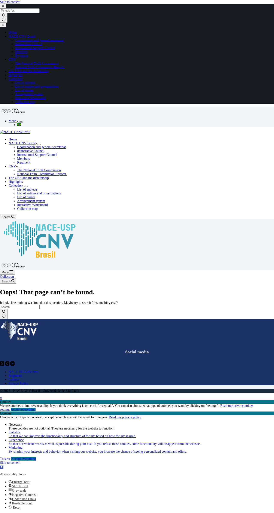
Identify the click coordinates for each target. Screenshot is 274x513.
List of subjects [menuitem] (25, 82)
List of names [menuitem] (24, 90)
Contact (14, 379)
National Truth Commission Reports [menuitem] (40, 67)
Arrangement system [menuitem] (29, 94)
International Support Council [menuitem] (35, 48)
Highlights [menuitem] (16, 75)
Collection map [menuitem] (25, 102)
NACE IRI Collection (23, 372)
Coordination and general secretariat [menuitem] (39, 40)
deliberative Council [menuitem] (28, 44)
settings (5, 409)
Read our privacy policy (236, 405)
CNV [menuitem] (12, 59)
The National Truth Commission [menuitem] (37, 63)
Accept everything (23, 409)
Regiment (15, 375)
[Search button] (3, 18)
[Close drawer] (3, 25)
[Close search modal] (3, 6)
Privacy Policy (18, 383)
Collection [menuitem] (15, 79)
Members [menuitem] (21, 52)
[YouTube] (12, 364)
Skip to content (10, 2)
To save (5, 459)
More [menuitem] (13, 121)
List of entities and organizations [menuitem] (37, 86)
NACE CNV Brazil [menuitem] (22, 36)
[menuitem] (21, 122)
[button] (1, 467)
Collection (7, 276)
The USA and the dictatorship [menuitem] (29, 71)
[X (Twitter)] (2, 364)
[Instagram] (7, 364)
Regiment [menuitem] (21, 55)
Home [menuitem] (13, 32)
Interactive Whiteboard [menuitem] (30, 98)
